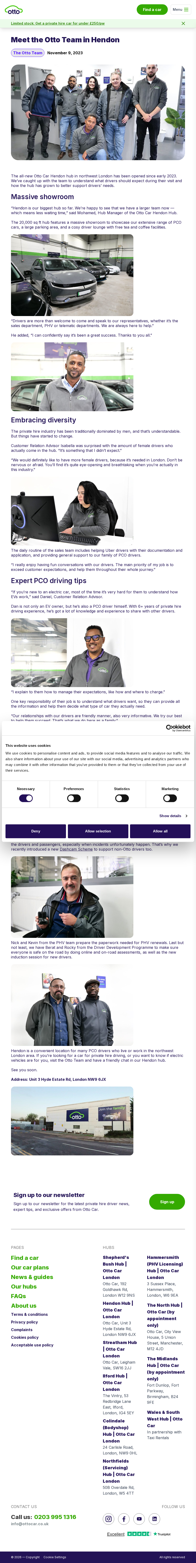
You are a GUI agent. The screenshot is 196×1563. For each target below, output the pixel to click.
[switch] (74, 798)
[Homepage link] (14, 10)
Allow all (160, 831)
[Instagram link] (108, 1519)
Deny (35, 831)
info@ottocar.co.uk (30, 1523)
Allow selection (98, 831)
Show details (170, 816)
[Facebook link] (124, 1519)
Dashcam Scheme (76, 849)
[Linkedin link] (154, 1519)
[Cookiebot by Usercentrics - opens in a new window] (170, 728)
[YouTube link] (139, 1519)
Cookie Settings (55, 1557)
